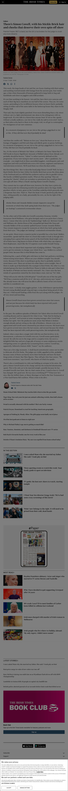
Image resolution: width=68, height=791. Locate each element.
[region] (34, 775)
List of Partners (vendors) (8, 783)
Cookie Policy (39, 772)
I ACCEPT (8, 787)
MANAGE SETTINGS (25, 787)
